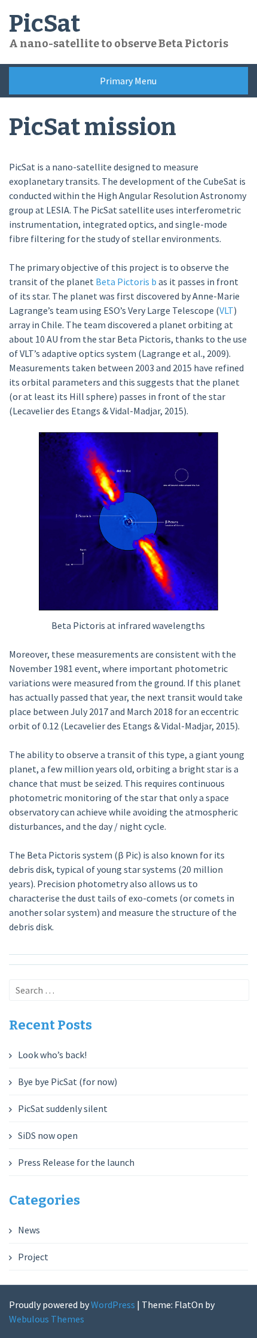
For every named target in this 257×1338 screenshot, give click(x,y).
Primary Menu (128, 81)
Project (33, 1257)
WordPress (113, 1304)
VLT (226, 310)
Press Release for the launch (76, 1162)
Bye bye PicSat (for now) (67, 1081)
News (29, 1230)
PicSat (44, 24)
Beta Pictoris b (126, 282)
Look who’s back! (52, 1055)
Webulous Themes (46, 1319)
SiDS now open (48, 1135)
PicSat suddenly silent (63, 1108)
